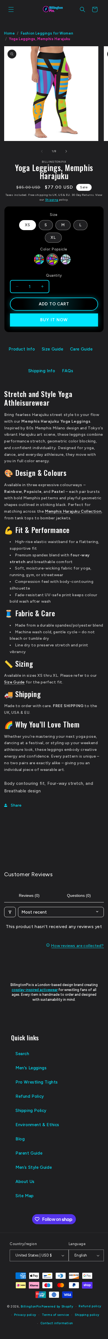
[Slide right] (66, 151)
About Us (25, 1181)
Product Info (22, 349)
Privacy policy (25, 1315)
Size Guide (52, 349)
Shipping (51, 199)
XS (27, 225)
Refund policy (90, 1306)
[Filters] (10, 912)
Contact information (56, 1323)
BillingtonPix (31, 1306)
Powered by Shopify (57, 1306)
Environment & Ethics (37, 1124)
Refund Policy (30, 1096)
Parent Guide (29, 1153)
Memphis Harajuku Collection (73, 511)
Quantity (54, 275)
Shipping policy (87, 1315)
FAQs (67, 370)
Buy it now (54, 319)
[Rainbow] (39, 259)
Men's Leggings (31, 1067)
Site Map (25, 1195)
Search (22, 1053)
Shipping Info (41, 370)
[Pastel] (66, 259)
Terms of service (55, 1315)
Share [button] (16, 805)
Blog (20, 1138)
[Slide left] (42, 151)
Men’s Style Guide (34, 1167)
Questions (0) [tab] (79, 895)
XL (53, 237)
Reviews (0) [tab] (29, 895)
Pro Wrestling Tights (37, 1082)
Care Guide (81, 349)
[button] (11, 9)
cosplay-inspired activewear (35, 990)
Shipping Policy (31, 1110)
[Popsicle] (52, 259)
